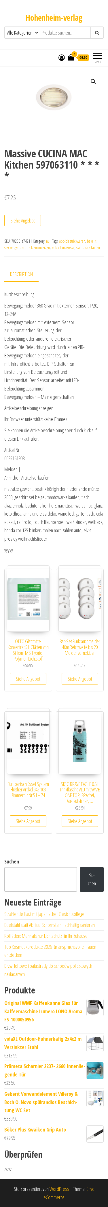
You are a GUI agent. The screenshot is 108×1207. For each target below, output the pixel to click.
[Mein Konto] (61, 57)
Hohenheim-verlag (54, 17)
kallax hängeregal (63, 247)
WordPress (59, 1188)
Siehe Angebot (22, 220)
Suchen (11, 861)
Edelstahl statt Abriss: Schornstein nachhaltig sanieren (49, 924)
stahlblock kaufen (88, 247)
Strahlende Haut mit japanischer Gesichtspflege (44, 913)
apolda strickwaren (72, 241)
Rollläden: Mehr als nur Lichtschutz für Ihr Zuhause (46, 935)
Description (21, 274)
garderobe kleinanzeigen (33, 247)
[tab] (25, 274)
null (48, 241)
